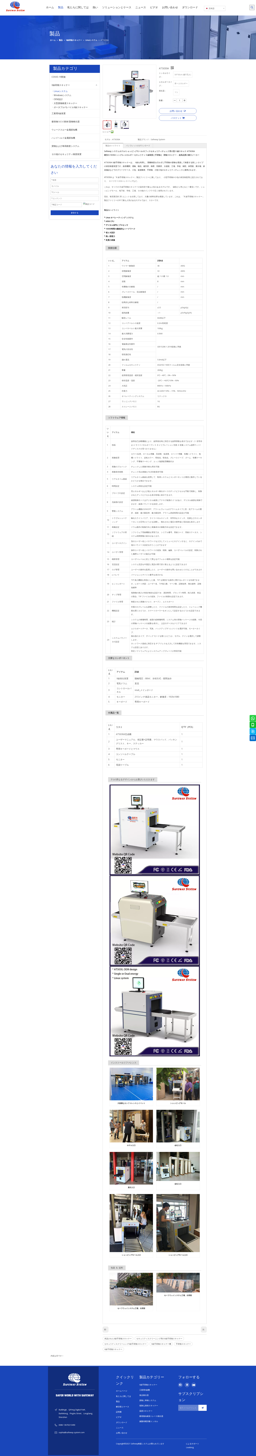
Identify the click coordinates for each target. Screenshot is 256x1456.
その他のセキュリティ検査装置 (66, 154)
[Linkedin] (187, 1385)
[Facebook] (180, 1385)
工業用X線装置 (59, 113)
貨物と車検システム (147, 1400)
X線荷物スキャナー (61, 85)
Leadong (190, 1447)
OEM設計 (58, 99)
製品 (118, 1401)
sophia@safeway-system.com (72, 1432)
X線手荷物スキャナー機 (161, 1344)
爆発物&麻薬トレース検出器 (151, 1416)
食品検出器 (144, 1395)
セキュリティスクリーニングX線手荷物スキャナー (125, 1344)
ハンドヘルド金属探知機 (63, 137)
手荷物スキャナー (183, 1344)
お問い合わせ (176, 111)
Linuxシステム (61, 91)
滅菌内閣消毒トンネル (148, 1421)
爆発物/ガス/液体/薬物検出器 (66, 121)
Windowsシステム (62, 95)
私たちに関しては (123, 1396)
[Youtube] (194, 1385)
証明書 (119, 1412)
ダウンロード (121, 1422)
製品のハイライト (112, 145)
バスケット (176, 117)
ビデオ (119, 1417)
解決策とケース (122, 1406)
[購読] (202, 1408)
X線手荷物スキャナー (113, 1349)
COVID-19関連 (59, 76)
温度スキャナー (145, 1411)
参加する (74, 212)
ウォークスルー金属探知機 (64, 129)
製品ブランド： (144, 139)
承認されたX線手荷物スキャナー (118, 1338)
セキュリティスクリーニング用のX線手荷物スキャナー (159, 1338)
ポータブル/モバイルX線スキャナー (71, 107)
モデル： (108, 139)
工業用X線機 (144, 1390)
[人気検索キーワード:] (252, 7)
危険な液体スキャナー (148, 1405)
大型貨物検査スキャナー (65, 103)
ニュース (119, 1427)
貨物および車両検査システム (65, 146)
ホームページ (121, 1391)
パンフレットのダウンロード (138, 145)
